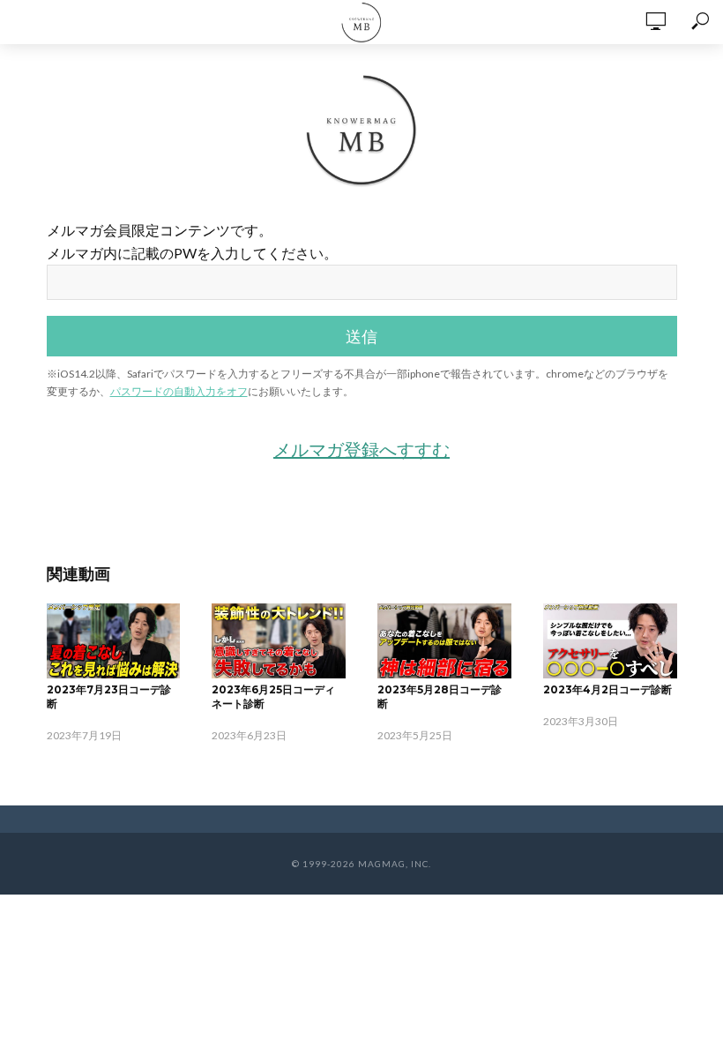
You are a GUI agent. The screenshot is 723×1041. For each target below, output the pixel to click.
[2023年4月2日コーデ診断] (610, 640)
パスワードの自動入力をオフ (179, 391)
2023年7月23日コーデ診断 (109, 696)
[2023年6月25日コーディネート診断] (279, 640)
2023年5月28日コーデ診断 (439, 696)
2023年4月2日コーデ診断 (607, 689)
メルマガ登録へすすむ (361, 449)
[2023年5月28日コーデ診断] (444, 640)
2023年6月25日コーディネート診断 (273, 696)
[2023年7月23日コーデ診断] (114, 640)
